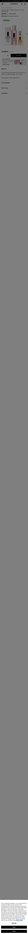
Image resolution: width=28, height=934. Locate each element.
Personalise (14, 923)
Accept (14, 931)
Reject (14, 927)
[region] (14, 917)
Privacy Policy (19, 920)
